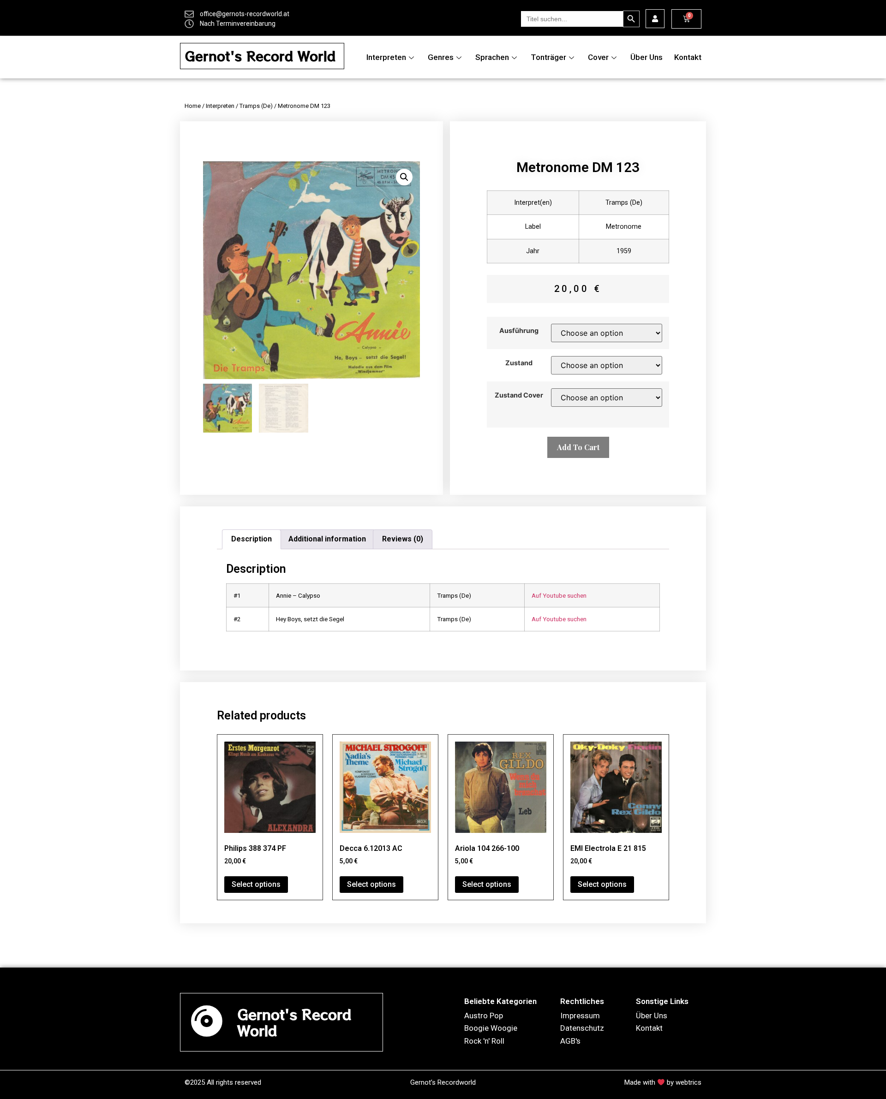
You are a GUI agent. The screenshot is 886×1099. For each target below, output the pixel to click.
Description (251, 539)
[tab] (251, 539)
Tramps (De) (256, 105)
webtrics (688, 1082)
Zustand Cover (519, 395)
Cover (598, 57)
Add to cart (578, 447)
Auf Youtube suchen (559, 595)
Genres (441, 57)
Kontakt (687, 57)
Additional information (327, 539)
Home (193, 105)
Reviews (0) (402, 539)
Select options (256, 884)
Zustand (519, 363)
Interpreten (386, 57)
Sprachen (492, 57)
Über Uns (646, 57)
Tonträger (548, 57)
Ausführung (519, 330)
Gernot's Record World (260, 56)
